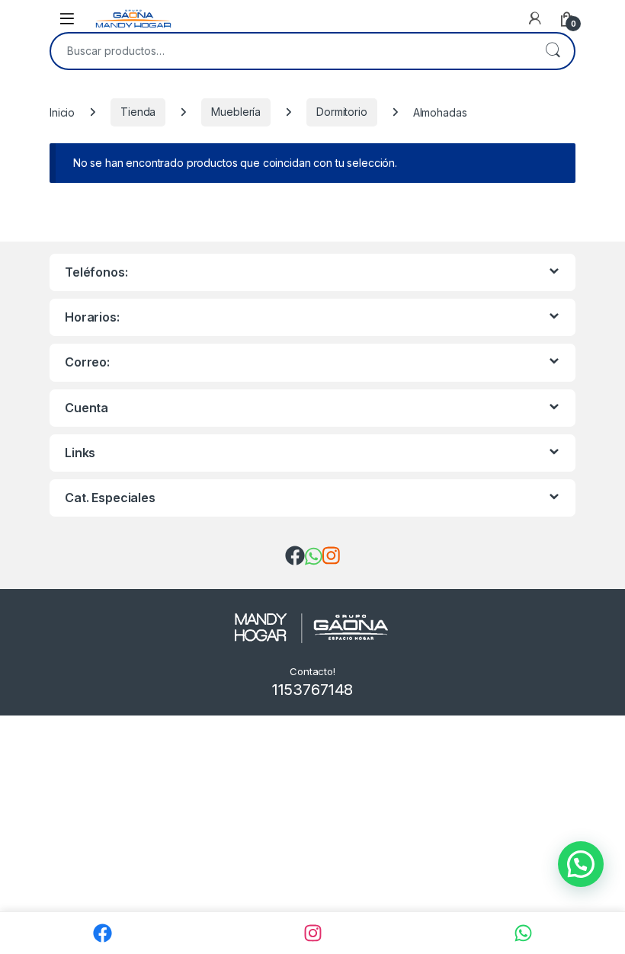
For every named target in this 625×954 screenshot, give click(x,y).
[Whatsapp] (523, 933)
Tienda (137, 111)
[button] (581, 864)
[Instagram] (312, 933)
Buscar (552, 51)
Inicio (62, 111)
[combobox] (291, 51)
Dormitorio (341, 111)
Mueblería (236, 111)
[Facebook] (102, 933)
